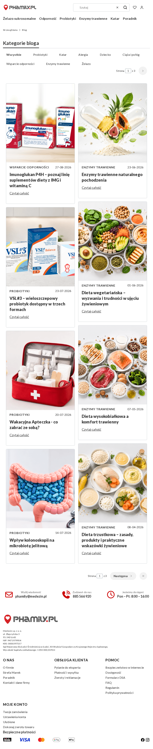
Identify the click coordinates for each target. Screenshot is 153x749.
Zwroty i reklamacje (67, 677)
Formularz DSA (115, 677)
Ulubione (9, 722)
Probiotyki (40, 54)
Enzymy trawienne (58, 63)
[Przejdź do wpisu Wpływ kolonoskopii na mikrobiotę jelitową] (40, 488)
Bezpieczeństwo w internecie (124, 667)
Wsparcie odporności (20, 63)
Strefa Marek (12, 672)
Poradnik (9, 677)
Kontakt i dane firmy (16, 682)
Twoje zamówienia (15, 712)
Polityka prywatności (119, 692)
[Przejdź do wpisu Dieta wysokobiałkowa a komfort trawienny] (112, 364)
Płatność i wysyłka (66, 672)
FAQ (108, 682)
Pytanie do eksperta (67, 667)
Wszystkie (13, 54)
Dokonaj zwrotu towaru (18, 727)
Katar (63, 54)
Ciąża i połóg (131, 54)
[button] (125, 7)
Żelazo (86, 63)
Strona (120, 70)
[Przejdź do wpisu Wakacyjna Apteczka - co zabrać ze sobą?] (40, 370)
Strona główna (10, 30)
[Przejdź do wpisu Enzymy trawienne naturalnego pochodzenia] (112, 123)
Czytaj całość (19, 193)
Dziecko (105, 54)
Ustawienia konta (14, 717)
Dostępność (113, 672)
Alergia (83, 54)
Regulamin (112, 687)
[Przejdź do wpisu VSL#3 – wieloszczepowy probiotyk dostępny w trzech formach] (40, 246)
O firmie (8, 667)
